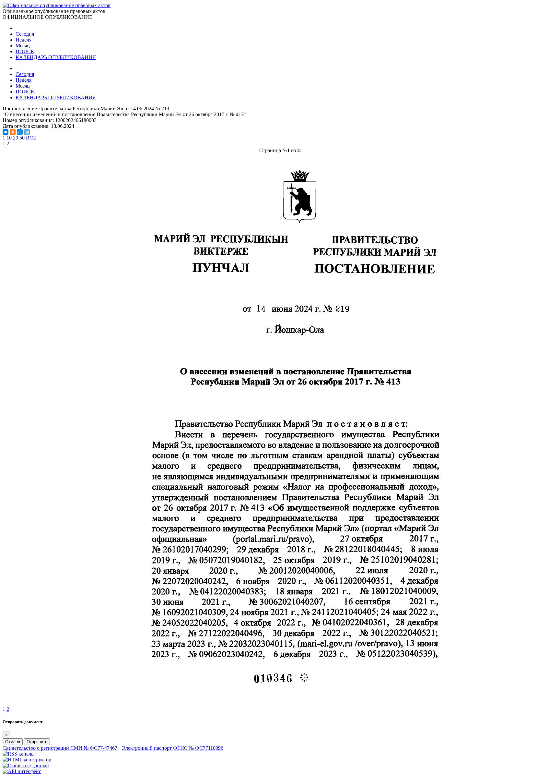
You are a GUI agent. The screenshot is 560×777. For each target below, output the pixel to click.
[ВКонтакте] (5, 132)
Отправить (37, 741)
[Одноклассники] (13, 132)
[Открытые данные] (26, 765)
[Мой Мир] (20, 132)
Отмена (12, 741)
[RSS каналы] (19, 754)
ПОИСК (25, 51)
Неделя (23, 39)
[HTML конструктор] (27, 759)
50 (22, 137)
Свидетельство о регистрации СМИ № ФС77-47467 (60, 748)
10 (9, 137)
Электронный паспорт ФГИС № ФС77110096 (172, 748)
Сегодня (25, 34)
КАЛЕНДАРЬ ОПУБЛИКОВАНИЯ (56, 57)
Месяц (23, 45)
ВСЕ (31, 137)
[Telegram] (27, 132)
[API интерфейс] (22, 771)
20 (15, 137)
